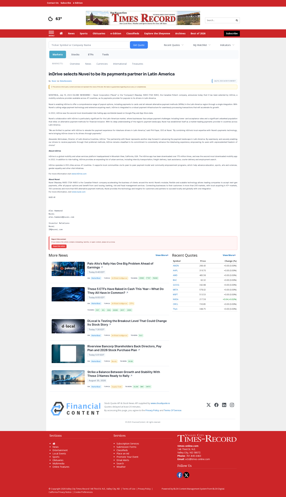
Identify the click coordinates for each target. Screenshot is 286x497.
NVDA (175, 299)
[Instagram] (232, 409)
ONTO (148, 387)
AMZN (176, 265)
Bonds (114, 361)
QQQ (109, 310)
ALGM (136, 387)
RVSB (130, 361)
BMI (142, 387)
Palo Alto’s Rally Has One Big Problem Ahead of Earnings (120, 265)
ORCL (175, 304)
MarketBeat (96, 278)
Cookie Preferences (83, 492)
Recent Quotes (172, 45)
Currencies (102, 63)
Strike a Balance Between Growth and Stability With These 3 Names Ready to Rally (123, 373)
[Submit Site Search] (237, 20)
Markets (58, 54)
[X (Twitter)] (208, 409)
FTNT (148, 278)
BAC (175, 280)
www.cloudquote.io (160, 403)
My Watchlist (200, 45)
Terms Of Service (172, 410)
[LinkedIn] (224, 409)
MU (103, 310)
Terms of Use (128, 488)
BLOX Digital (218, 488)
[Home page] (143, 17)
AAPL (175, 270)
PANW (155, 278)
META (175, 289)
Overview (75, 63)
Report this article (59, 246)
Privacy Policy (152, 410)
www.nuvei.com (79, 192)
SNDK (129, 310)
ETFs (91, 54)
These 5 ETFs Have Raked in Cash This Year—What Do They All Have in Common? (125, 290)
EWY (97, 310)
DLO (140, 335)
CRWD (141, 278)
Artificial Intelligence (119, 278)
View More (161, 255)
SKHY (122, 310)
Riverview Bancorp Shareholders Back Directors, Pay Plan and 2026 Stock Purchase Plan (124, 348)
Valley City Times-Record (77, 488)
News (88, 63)
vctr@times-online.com (197, 459)
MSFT (175, 294)
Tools (105, 54)
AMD (175, 275)
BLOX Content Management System (190, 488)
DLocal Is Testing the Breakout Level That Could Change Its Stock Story (127, 322)
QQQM (115, 310)
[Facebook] (216, 409)
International (120, 63)
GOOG (176, 284)
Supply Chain (117, 387)
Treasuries (137, 63)
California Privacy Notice (60, 492)
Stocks (75, 54)
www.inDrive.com (79, 174)
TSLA (175, 309)
